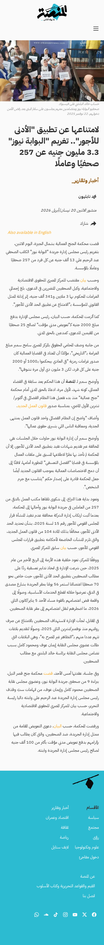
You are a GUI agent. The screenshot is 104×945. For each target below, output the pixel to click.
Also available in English (29, 233)
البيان (58, 726)
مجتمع (93, 827)
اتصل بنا (89, 896)
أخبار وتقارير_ (85, 180)
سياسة (93, 818)
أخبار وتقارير (60, 808)
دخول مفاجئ (89, 857)
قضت (48, 673)
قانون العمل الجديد (32, 406)
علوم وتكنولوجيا (87, 847)
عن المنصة (87, 876)
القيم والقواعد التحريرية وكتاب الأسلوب (66, 886)
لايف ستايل (60, 847)
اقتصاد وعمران (57, 818)
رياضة (64, 837)
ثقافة (65, 827)
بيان (83, 280)
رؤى (96, 837)
